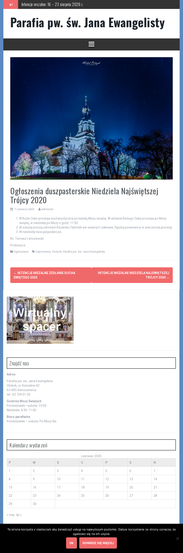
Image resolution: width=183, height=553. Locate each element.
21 (155, 487)
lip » (19, 515)
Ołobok (57, 251)
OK (71, 543)
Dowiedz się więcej (98, 543)
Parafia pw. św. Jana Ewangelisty (87, 22)
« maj (10, 515)
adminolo (47, 209)
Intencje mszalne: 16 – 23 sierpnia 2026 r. (52, 4)
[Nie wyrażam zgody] (177, 538)
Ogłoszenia (21, 251)
